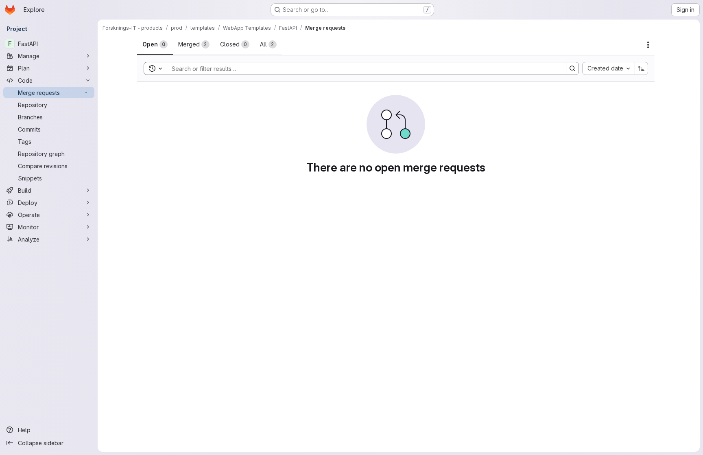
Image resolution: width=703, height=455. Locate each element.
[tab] (155, 44)
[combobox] (608, 68)
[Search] (572, 68)
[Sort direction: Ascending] (641, 68)
